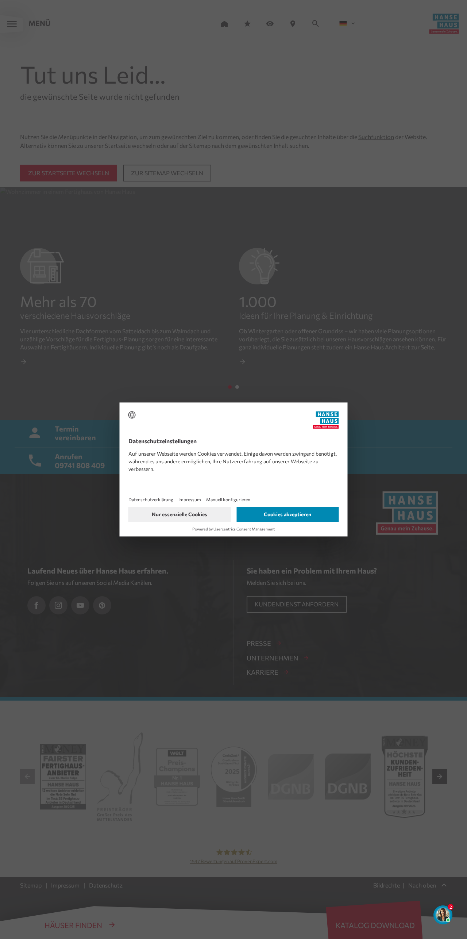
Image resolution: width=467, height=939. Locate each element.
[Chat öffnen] (442, 914)
